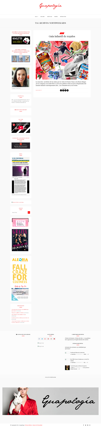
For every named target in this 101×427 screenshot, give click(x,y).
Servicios (49, 16)
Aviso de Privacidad (37, 425)
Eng (84, 362)
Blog (36, 16)
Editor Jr (73, 367)
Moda (85, 354)
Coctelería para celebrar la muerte (78, 366)
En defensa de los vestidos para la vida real (20, 317)
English (42, 16)
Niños (62, 33)
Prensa (56, 16)
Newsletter (63, 16)
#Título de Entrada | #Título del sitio (74, 338)
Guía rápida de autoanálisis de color (19, 314)
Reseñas (75, 369)
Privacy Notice (28, 425)
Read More (38, 90)
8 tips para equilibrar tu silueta (18, 312)
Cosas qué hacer (86, 367)
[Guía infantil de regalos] (62, 60)
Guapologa (73, 354)
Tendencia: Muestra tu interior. (77, 352)
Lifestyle (72, 369)
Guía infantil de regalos (62, 36)
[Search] (29, 212)
